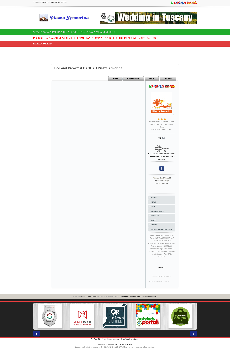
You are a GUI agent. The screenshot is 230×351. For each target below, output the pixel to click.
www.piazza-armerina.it (89, 296)
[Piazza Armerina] (65, 18)
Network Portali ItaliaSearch (54, 2)
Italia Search (134, 339)
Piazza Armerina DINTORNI (161, 229)
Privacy (162, 267)
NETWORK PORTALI (124, 344)
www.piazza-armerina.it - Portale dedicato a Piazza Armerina (74, 32)
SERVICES (155, 216)
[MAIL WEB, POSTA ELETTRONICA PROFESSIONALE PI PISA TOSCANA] (57, 316)
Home (115, 78)
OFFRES (154, 225)
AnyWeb (94, 339)
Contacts (168, 78)
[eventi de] (189, 3)
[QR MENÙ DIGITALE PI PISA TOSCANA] (90, 316)
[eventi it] (173, 3)
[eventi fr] (183, 3)
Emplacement (133, 78)
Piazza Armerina (113, 339)
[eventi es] (194, 3)
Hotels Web (124, 339)
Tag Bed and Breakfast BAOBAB (158, 281)
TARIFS (154, 198)
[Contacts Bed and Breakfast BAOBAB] (162, 138)
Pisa (99, 339)
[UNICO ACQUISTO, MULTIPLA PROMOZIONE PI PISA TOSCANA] (123, 316)
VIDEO (153, 220)
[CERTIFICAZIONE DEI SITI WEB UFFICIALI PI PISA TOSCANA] (188, 316)
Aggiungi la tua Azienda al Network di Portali (139, 296)
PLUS (153, 207)
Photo (151, 78)
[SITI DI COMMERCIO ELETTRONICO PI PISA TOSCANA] (155, 316)
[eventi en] (178, 3)
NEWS (153, 202)
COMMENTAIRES (157, 211)
